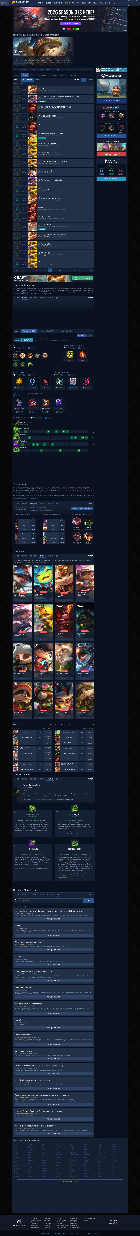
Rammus (72, 1170)
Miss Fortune (59, 1172)
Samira (86, 1149)
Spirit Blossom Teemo (27, 769)
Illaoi (43, 1146)
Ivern (43, 1149)
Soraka (86, 1172)
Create (40, 3)
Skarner (86, 1167)
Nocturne (72, 1152)
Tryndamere (101, 1156)
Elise (29, 1156)
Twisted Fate (101, 1157)
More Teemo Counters (82, 508)
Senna (86, 1152)
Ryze (85, 1148)
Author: (76, 80)
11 (50, 270)
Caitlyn (16, 1175)
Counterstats (34, 1223)
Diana (30, 1149)
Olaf (71, 1156)
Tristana (100, 1152)
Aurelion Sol (17, 1160)
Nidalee (72, 1149)
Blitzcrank (17, 1168)
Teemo (27, 732)
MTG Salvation (61, 1220)
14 (64, 270)
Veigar (100, 1167)
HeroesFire (47, 1227)
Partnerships (82, 1233)
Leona (58, 1151)
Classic (67, 3)
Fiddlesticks (31, 1160)
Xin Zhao (114, 1151)
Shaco (85, 1157)
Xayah (113, 1148)
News (95, 3)
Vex (99, 1170)
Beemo (27, 742)
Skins (42, 69)
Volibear (114, 1143)
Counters (33, 69)
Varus (99, 1164)
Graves (30, 1173)
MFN (5, 3)
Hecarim (30, 1176)
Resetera (46, 1222)
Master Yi (58, 1167)
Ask (88, 901)
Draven (30, 1152)
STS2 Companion (75, 1227)
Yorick (113, 1156)
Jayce (43, 1156)
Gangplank (31, 1167)
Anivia (16, 1154)
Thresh (100, 1151)
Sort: (16, 80)
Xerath (114, 1149)
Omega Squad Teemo (69, 753)
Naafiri (58, 1176)
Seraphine (87, 1154)
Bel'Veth (16, 1167)
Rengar (86, 1143)
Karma (44, 1165)
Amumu (16, 1152)
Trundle (100, 1154)
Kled (57, 1144)
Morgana (58, 1175)
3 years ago (90, 732)
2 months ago (48, 737)
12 (55, 270)
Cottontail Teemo (27, 753)
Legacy (90, 737)
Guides (48, 3)
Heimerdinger (46, 1143)
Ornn (71, 1159)
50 (74, 270)
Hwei (43, 1144)
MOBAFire (34, 1218)
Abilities (50, 69)
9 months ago (48, 753)
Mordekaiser (59, 1173)
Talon (99, 1146)
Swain (85, 1173)
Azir (15, 1164)
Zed (113, 1164)
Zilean (113, 1168)
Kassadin (44, 1168)
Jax (43, 1154)
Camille (16, 1176)
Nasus (72, 1144)
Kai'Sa (44, 1162)
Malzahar (58, 1164)
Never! (90, 753)
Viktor (99, 1175)
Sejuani (86, 1151)
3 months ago (48, 742)
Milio (57, 1170)
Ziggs (113, 1167)
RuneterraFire (35, 1227)
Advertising (65, 1233)
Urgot (99, 1162)
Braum (16, 1172)
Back (16, 270)
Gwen (30, 1175)
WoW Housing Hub (62, 1225)
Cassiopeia (31, 1143)
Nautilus (72, 1146)
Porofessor (34, 1222)
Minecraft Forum (62, 1222)
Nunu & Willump (74, 1154)
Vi (98, 1172)
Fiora (29, 1162)
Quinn (71, 1167)
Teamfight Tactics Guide (70, 1181)
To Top (90, 298)
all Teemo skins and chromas (25, 562)
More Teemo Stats (111, 179)
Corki (29, 1146)
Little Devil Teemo (69, 758)
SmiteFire (47, 1218)
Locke (57, 1156)
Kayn (43, 1173)
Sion (85, 1164)
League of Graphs (36, 1220)
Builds (24, 69)
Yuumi (113, 1159)
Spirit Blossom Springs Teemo (25, 748)
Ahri (15, 1144)
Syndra (86, 1176)
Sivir (85, 1165)
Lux (57, 1160)
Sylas (85, 1175)
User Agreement (46, 1233)
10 (45, 270)
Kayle (43, 1172)
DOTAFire (47, 1220)
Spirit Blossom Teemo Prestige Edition (67, 764)
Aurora (16, 1162)
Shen (85, 1159)
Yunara (114, 1157)
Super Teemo (27, 764)
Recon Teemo (69, 748)
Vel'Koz (100, 1168)
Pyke (71, 1164)
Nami (71, 1143)
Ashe (15, 1159)
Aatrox (16, 1143)
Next (91, 270)
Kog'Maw (58, 1146)
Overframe (73, 1225)
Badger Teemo (69, 737)
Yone (113, 1154)
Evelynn (30, 1157)
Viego (99, 1173)
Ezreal (30, 1159)
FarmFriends (47, 1223)
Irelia (43, 1148)
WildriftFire (34, 1225)
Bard (15, 1165)
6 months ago (48, 748)
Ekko (29, 1154)
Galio (29, 1165)
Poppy (71, 1162)
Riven (85, 1144)
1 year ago (48, 732)
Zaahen (114, 1160)
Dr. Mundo (31, 1151)
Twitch (100, 1159)
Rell (71, 1173)
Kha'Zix (44, 1176)
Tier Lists (75, 3)
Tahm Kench (101, 1143)
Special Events (90, 742)
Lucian (58, 1157)
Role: (16, 75)
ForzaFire (47, 1225)
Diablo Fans (73, 1223)
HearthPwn (73, 1222)
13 (60, 270)
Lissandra (59, 1154)
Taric (99, 1148)
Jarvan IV (44, 1152)
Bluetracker (73, 1220)
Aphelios (16, 1157)
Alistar (16, 1149)
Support (90, 1233)
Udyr (99, 1160)
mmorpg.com (74, 1218)
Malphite (58, 1162)
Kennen (44, 1175)
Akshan (16, 1148)
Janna (43, 1151)
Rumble (86, 1146)
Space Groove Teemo (69, 732)
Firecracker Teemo (69, 769)
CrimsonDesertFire (89, 1218)
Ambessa (17, 1151)
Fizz (29, 1164)
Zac (113, 1162)
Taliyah (100, 1144)
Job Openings (74, 1233)
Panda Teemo (27, 758)
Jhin (43, 1157)
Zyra (113, 1172)
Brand (16, 1170)
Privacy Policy (57, 1233)
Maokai (58, 1165)
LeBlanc (58, 1148)
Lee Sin (58, 1149)
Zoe (113, 1170)
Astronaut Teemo (27, 737)
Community (86, 3)
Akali (15, 1146)
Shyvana (86, 1160)
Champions (57, 3)
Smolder (86, 1168)
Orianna (72, 1157)
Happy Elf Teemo (69, 742)
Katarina (44, 1170)
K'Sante (44, 1160)
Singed (86, 1162)
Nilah (71, 1151)
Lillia (57, 1152)
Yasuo (113, 1152)
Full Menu (104, 3)
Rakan (71, 1168)
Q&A (57, 69)
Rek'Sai (72, 1172)
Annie (16, 1156)
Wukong (114, 1146)
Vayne (99, 1165)
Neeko (72, 1148)
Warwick (114, 1144)
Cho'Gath (31, 1144)
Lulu (57, 1159)
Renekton (72, 1176)
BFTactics (60, 1218)
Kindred (58, 1143)
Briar (15, 1173)
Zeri (113, 1165)
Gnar (29, 1170)
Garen (30, 1168)
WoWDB (59, 1223)
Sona (85, 1170)
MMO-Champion (62, 1227)
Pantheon (72, 1160)
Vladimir (100, 1176)
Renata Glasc (73, 1175)
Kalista (44, 1164)
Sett (85, 1156)
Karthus (44, 1167)
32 (69, 270)
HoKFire (86, 1220)
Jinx (43, 1159)
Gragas (30, 1172)
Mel (57, 1168)
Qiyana (72, 1165)
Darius (30, 1148)
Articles (96, 1233)
